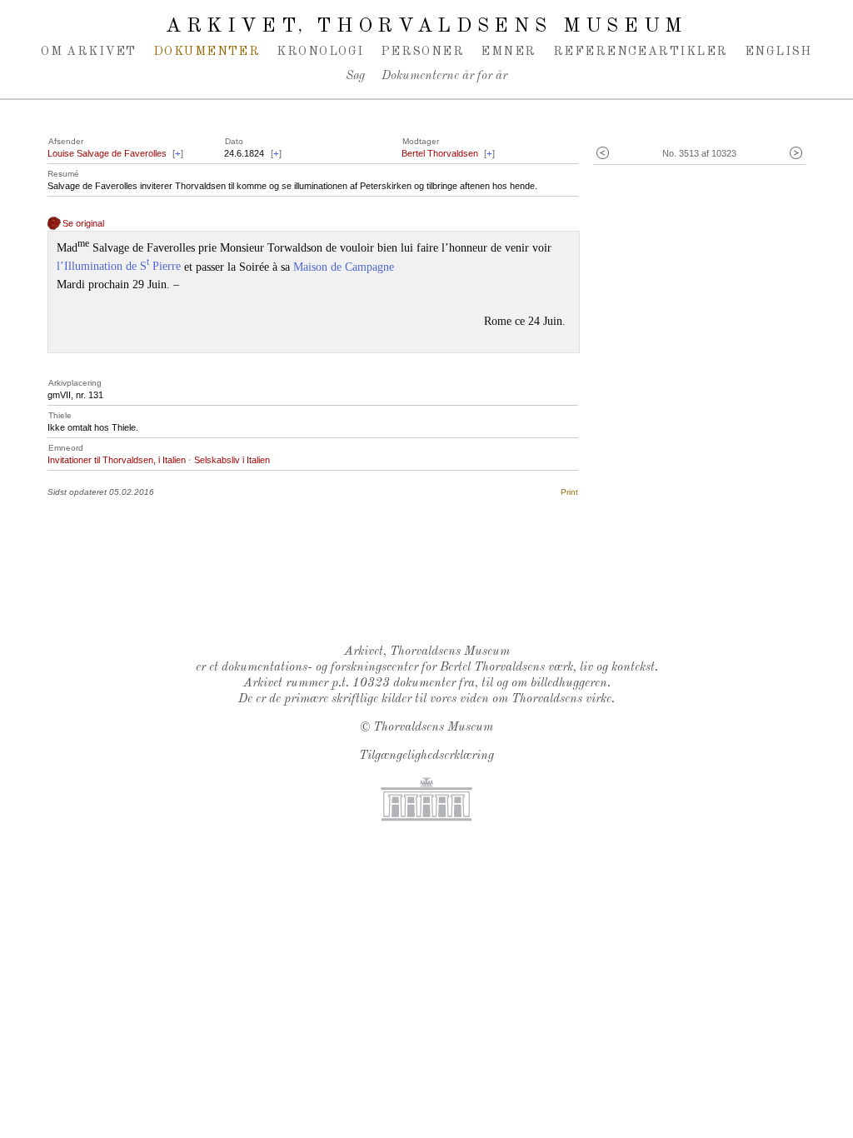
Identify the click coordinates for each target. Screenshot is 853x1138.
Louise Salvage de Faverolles (107, 153)
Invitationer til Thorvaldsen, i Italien (116, 460)
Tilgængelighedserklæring (426, 756)
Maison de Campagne (343, 266)
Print (569, 492)
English (778, 51)
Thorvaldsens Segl (431, 588)
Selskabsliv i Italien (232, 460)
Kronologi (320, 51)
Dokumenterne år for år (444, 76)
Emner (508, 51)
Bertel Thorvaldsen (440, 153)
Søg (355, 76)
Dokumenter (207, 51)
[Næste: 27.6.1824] (796, 154)
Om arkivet (89, 51)
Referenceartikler (640, 51)
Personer (423, 51)
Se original (83, 223)
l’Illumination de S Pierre (119, 266)
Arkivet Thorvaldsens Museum (426, 27)
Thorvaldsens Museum (433, 727)
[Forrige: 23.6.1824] (602, 154)
